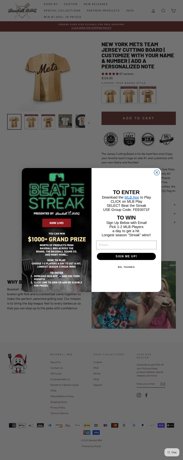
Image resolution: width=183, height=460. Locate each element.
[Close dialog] (156, 172)
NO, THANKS (126, 267)
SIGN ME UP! (126, 256)
